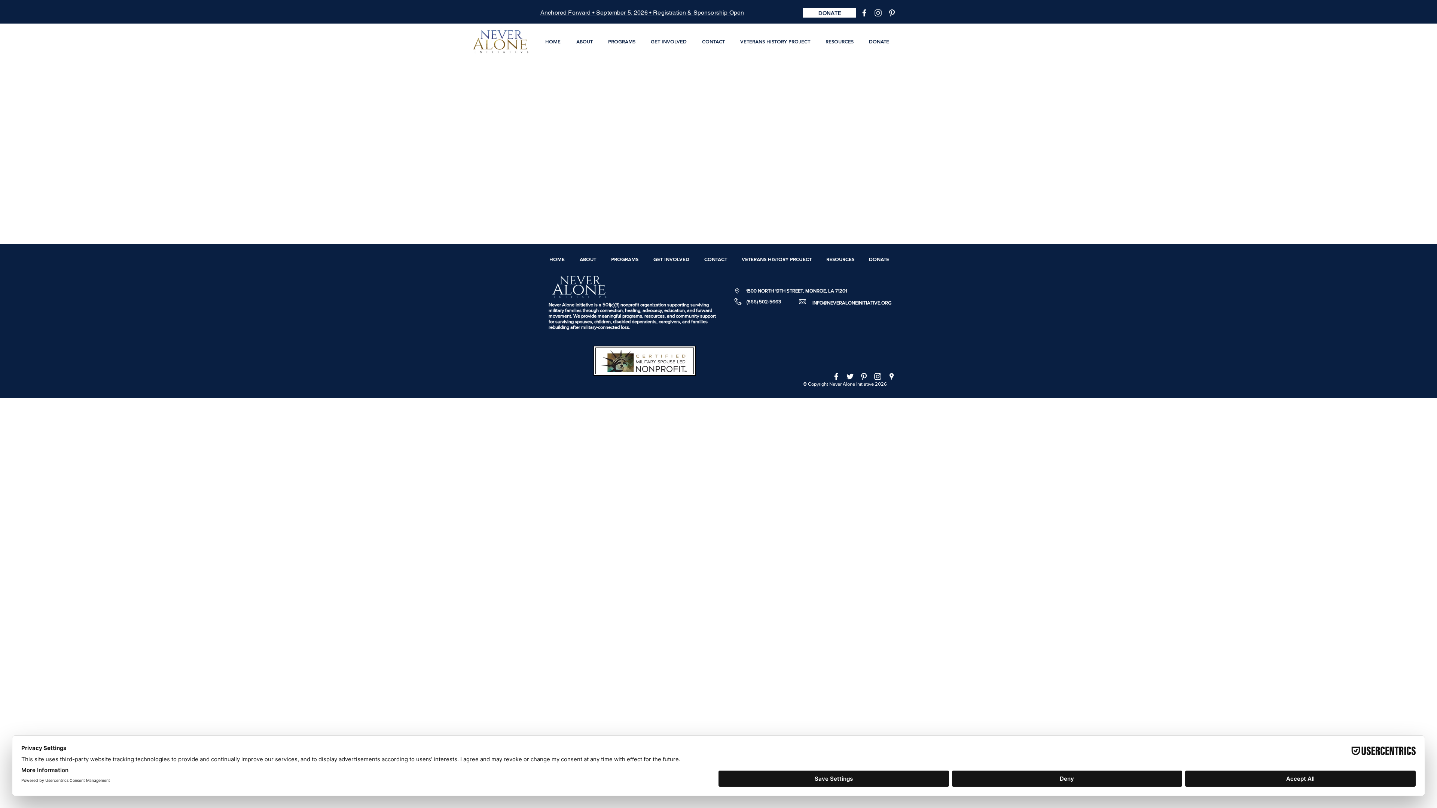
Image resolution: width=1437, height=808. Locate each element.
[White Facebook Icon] (864, 13)
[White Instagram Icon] (878, 13)
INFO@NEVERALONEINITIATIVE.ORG (851, 303)
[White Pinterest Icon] (892, 13)
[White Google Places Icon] (891, 376)
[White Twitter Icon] (850, 376)
